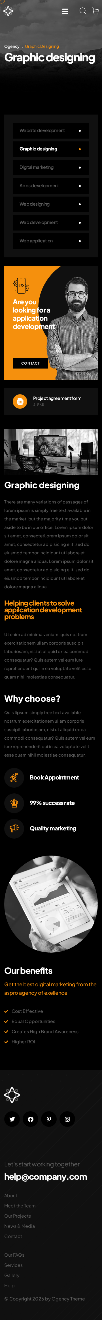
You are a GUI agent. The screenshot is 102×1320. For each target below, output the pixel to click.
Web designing (35, 204)
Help (9, 1285)
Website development (42, 130)
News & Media (19, 1226)
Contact (30, 363)
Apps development (39, 185)
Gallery (12, 1275)
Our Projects (17, 1216)
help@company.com (45, 1176)
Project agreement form (57, 398)
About (10, 1195)
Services (13, 1265)
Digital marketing (36, 167)
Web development (39, 222)
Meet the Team (20, 1206)
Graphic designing (38, 149)
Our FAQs (14, 1255)
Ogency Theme (68, 1299)
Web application (36, 241)
